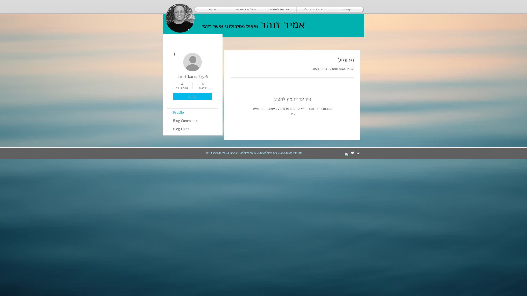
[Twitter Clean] (352, 153)
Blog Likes (181, 129)
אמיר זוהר (281, 24)
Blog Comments (185, 120)
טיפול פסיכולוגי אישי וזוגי (230, 26)
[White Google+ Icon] (358, 153)
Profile (178, 112)
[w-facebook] (347, 155)
